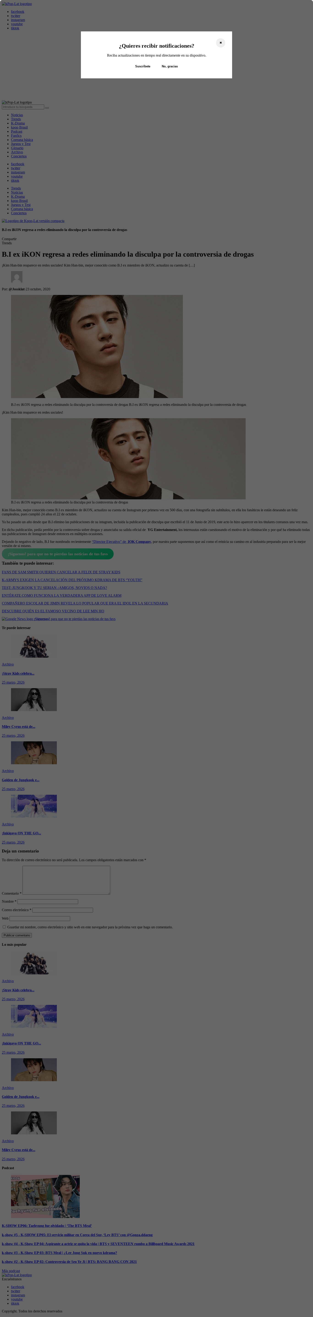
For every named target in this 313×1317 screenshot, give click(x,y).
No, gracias (170, 66)
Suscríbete (142, 66)
